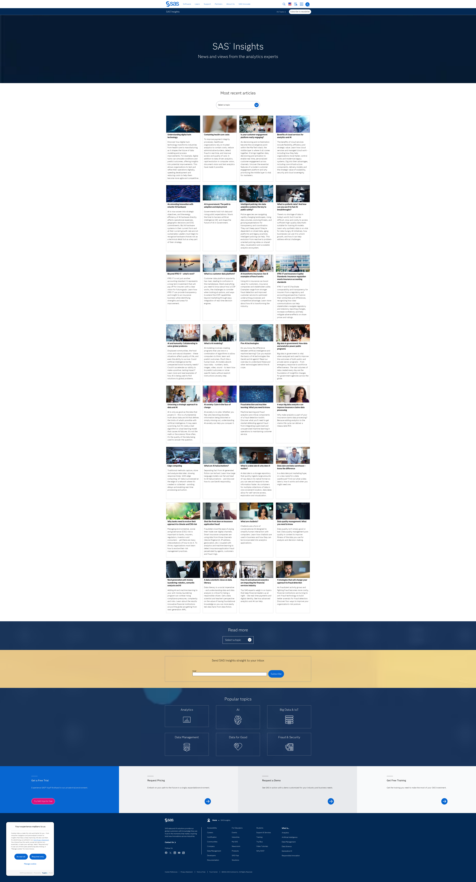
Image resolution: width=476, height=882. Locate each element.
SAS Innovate (244, 4)
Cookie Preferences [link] (171, 872)
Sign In (307, 4)
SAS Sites (301, 4)
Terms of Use (201, 872)
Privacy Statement (187, 872)
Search (284, 4)
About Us (230, 4)
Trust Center (213, 872)
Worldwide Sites (289, 4)
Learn (197, 4)
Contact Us (295, 4)
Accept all (20, 856)
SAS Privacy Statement (41, 840)
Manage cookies (30, 864)
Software (187, 4)
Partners (218, 4)
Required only (38, 856)
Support (207, 4)
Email (195, 671)
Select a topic (224, 105)
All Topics (280, 12)
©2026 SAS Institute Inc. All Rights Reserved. (237, 872)
